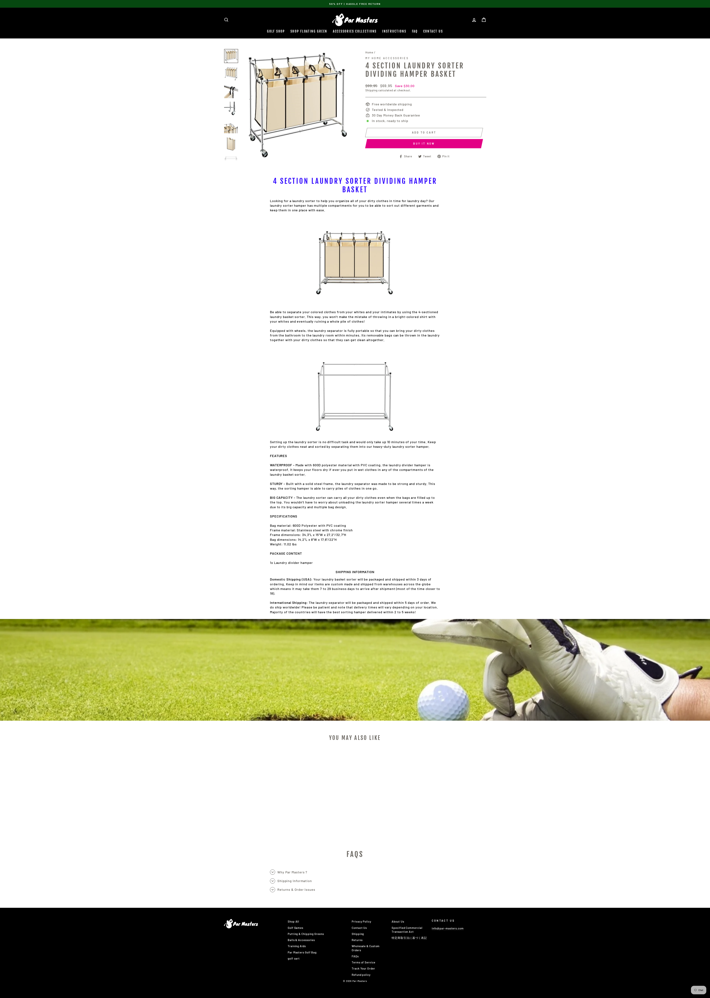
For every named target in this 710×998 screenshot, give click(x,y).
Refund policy (361, 974)
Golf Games (295, 927)
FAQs (355, 956)
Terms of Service (363, 962)
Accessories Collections (355, 31)
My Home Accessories (387, 58)
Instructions (394, 31)
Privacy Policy (361, 921)
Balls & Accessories (301, 940)
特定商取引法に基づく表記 (409, 937)
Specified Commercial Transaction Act (407, 929)
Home (369, 52)
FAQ (415, 31)
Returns (357, 940)
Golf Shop (276, 31)
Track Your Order (363, 968)
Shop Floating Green (308, 31)
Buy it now (424, 143)
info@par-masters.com (448, 928)
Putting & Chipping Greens (306, 934)
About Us (398, 921)
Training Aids (297, 946)
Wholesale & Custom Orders (366, 948)
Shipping (371, 90)
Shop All (293, 921)
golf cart (294, 958)
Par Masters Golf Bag (302, 952)
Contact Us (433, 31)
